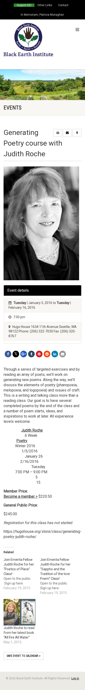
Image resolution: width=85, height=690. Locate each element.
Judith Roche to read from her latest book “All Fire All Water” (19, 632)
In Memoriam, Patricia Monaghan (42, 14)
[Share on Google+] (23, 354)
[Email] (62, 354)
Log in (75, 678)
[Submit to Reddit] (47, 354)
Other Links (44, 5)
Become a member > (21, 496)
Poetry (21, 440)
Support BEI (24, 5)
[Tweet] (16, 354)
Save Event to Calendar (23, 656)
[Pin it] (39, 354)
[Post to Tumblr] (31, 354)
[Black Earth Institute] (28, 39)
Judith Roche (32, 430)
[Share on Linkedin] (54, 354)
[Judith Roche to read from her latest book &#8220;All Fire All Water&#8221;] (19, 612)
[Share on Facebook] (8, 354)
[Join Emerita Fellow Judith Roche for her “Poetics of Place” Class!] (22, 573)
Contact (63, 5)
